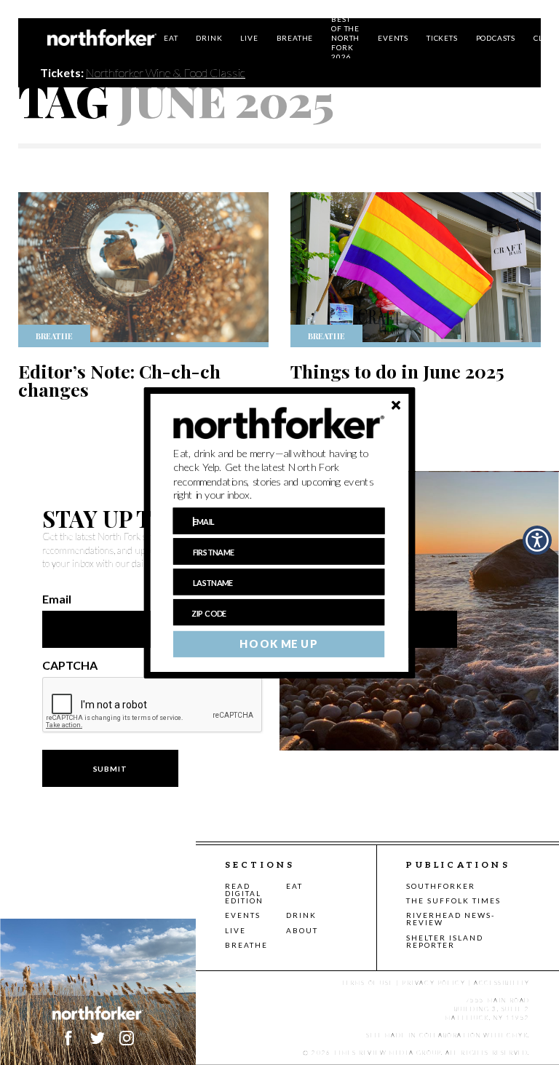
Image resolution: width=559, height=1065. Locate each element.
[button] (279, 474)
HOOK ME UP (278, 643)
